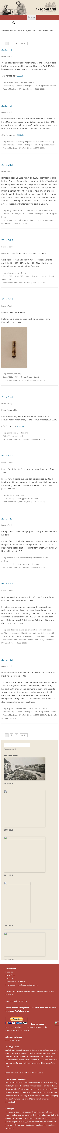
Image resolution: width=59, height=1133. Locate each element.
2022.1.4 (6, 50)
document (50, 145)
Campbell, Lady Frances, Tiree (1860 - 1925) (26, 220)
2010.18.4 (7, 518)
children (10, 273)
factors (11, 633)
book (3, 217)
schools (23, 273)
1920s (21, 276)
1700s (10, 213)
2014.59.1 (7, 240)
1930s (27, 276)
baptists (10, 708)
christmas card (13, 557)
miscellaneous (33, 498)
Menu (31, 17)
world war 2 (29, 82)
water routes (18, 495)
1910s (16, 276)
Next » (23, 43)
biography (11, 210)
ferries (9, 495)
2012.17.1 (7, 397)
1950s (10, 498)
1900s (21, 213)
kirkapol (17, 82)
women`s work (37, 210)
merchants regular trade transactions (35, 557)
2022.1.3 (6, 105)
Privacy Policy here (23, 1063)
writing (17, 373)
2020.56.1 (8, 783)
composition (51, 85)
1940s (10, 85)
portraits (5, 561)
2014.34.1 (7, 299)
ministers (34, 708)
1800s (16, 213)
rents (35, 633)
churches (18, 708)
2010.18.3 (7, 456)
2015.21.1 (7, 165)
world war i (48, 210)
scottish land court (45, 633)
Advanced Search (10, 749)
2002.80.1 (8, 925)
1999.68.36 (9, 959)
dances (10, 82)
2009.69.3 (8, 830)
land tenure (27, 633)
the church (43, 708)
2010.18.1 (7, 659)
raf (22, 82)
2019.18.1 (8, 875)
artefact (36, 377)
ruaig (17, 273)
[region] (29, 7)
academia (18, 436)
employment (30, 141)
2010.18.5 (7, 584)
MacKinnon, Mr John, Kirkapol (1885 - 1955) (26, 639)
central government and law (30, 630)
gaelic (9, 433)
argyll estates (12, 630)
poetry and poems (20, 433)
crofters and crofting (15, 141)
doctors (19, 210)
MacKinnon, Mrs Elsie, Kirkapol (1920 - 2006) (27, 89)
